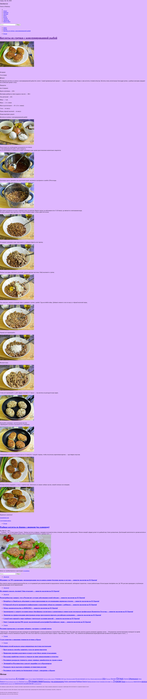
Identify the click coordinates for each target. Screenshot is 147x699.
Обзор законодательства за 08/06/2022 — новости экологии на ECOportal (30, 608)
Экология (6, 20)
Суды (112, 681)
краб (13, 683)
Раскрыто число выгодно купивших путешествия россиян (24, 667)
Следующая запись (5, 520)
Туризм (5, 18)
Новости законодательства (96, 679)
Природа (3, 681)
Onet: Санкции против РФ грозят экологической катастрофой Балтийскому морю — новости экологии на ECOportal (47, 622)
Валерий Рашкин (12, 679)
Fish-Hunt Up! (4, 3)
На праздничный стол (81, 679)
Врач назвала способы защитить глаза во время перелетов (25, 649)
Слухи (97, 681)
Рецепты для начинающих (53, 681)
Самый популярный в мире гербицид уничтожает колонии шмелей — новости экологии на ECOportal (41, 618)
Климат (64, 678)
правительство (19, 683)
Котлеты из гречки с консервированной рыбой (28, 37)
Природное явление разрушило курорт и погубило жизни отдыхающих (29, 653)
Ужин (123, 681)
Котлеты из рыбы (71, 679)
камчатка (10, 683)
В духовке (20, 679)
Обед (104, 679)
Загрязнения (39, 679)
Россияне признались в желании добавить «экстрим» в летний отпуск (26, 628)
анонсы (144, 681)
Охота (5, 11)
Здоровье (58, 679)
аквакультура (137, 681)
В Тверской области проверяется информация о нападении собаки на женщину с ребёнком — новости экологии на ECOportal (50, 605)
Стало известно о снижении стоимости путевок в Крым (20, 639)
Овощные (108, 678)
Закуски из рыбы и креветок (49, 678)
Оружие (5, 14)
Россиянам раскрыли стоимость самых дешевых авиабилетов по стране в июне (32, 660)
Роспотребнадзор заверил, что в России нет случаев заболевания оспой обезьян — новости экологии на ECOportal (42, 598)
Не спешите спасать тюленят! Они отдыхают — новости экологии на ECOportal (29, 591)
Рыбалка (5, 12)
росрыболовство (28, 683)
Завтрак (34, 679)
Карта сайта (6, 21)
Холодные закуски (129, 681)
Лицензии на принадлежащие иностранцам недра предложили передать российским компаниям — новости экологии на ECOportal (52, 615)
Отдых (119, 678)
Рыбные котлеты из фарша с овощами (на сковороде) (24, 527)
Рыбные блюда (81, 681)
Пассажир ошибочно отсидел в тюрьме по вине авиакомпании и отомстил (30, 656)
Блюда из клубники (4, 679)
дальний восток (4, 683)
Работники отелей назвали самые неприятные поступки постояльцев (25, 646)
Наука (89, 678)
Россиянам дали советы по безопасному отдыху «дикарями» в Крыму (29, 670)
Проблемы (21, 681)
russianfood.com (4, 517)
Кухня (5, 17)
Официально (133, 679)
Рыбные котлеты (91, 681)
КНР (62, 678)
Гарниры (26, 678)
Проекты (26, 681)
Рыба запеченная (70, 681)
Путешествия (35, 681)
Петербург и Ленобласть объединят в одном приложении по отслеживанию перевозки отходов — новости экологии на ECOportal (51, 601)
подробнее (26, 571)
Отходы (126, 679)
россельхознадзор (37, 683)
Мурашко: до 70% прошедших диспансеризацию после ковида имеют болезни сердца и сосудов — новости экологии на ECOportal (48, 580)
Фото (4, 15)
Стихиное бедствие (105, 681)
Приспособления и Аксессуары (12, 681)
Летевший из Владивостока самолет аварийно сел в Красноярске (27, 663)
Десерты (30, 678)
